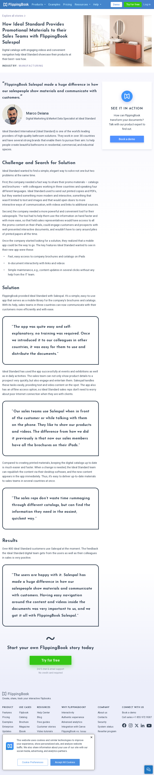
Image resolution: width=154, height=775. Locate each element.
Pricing (6, 717)
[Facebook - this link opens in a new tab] (124, 725)
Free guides (43, 721)
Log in (147, 4)
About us (102, 712)
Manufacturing (31, 65)
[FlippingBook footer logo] (15, 693)
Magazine (24, 726)
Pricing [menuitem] (67, 4)
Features (7, 712)
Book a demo (127, 139)
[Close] (91, 737)
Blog (39, 717)
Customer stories (46, 726)
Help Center (43, 712)
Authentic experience (73, 717)
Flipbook (23, 712)
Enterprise (7, 726)
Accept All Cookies (65, 762)
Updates (6, 731)
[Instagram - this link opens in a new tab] (130, 725)
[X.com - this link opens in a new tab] (137, 725)
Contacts (102, 717)
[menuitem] (39, 4)
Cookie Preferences (32, 762)
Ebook (22, 731)
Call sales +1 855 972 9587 (137, 717)
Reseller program (107, 731)
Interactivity (68, 712)
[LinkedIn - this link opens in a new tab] (142, 725)
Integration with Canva (73, 726)
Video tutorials (45, 731)
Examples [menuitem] (54, 4)
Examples (7, 721)
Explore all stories (12, 15)
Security (102, 721)
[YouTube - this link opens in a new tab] (149, 725)
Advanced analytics (72, 721)
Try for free (132, 4)
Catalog (23, 717)
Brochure (24, 721)
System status (105, 726)
